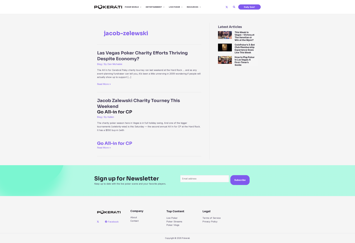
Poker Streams (174, 221)
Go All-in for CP (114, 143)
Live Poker (174, 7)
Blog (99, 64)
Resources (192, 7)
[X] (226, 7)
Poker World (132, 7)
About (133, 217)
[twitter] (98, 222)
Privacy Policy (209, 221)
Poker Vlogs (172, 225)
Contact (134, 220)
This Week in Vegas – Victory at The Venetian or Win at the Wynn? (244, 36)
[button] (234, 7)
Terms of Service (211, 218)
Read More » (104, 84)
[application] (140, 7)
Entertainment (154, 7)
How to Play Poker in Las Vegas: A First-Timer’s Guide (245, 61)
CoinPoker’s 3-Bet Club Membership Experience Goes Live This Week (245, 48)
